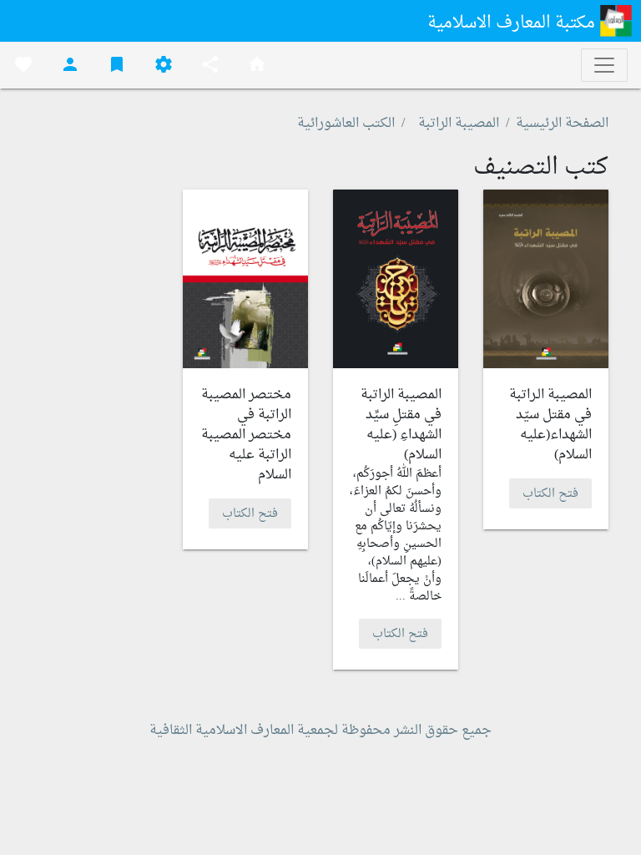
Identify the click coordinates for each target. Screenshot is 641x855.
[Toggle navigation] (604, 65)
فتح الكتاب (550, 493)
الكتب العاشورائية (346, 123)
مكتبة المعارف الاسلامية (513, 23)
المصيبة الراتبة (458, 123)
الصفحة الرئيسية (562, 123)
